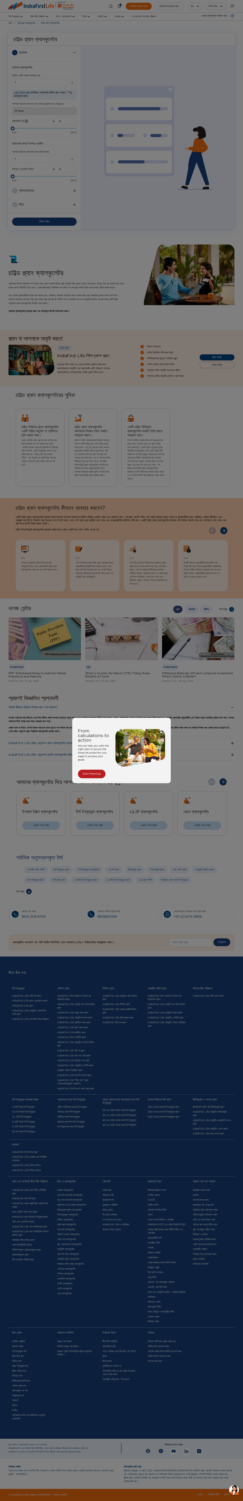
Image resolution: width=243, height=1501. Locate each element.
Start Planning (92, 774)
